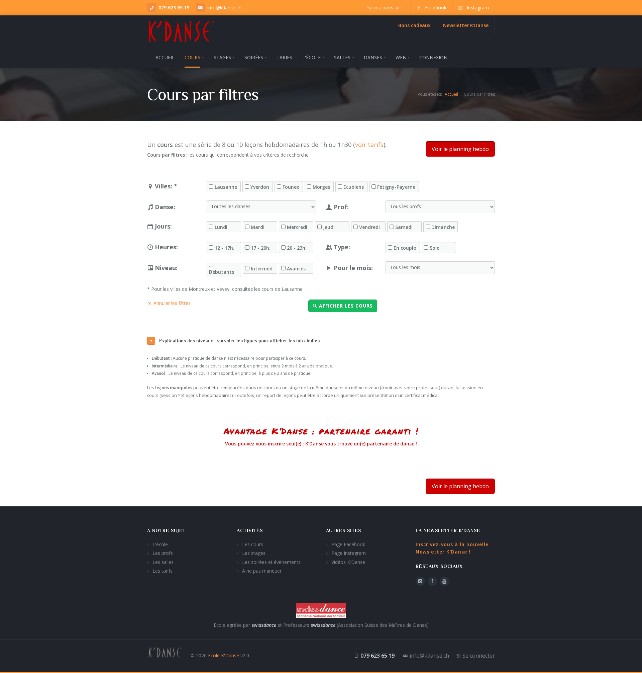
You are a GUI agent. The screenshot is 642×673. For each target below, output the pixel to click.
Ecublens (353, 187)
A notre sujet (166, 530)
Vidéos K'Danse (348, 562)
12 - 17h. (224, 248)
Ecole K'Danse (223, 655)
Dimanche (443, 227)
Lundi (221, 227)
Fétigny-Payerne (396, 187)
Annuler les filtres (172, 303)
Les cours (252, 544)
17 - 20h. (261, 248)
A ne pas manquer (262, 571)
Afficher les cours (346, 306)
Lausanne (226, 187)
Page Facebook (348, 544)
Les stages (253, 553)
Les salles (163, 562)
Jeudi (329, 227)
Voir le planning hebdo (460, 149)
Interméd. (262, 268)
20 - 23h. (297, 248)
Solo (435, 248)
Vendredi (369, 227)
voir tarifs (369, 145)
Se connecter (478, 655)
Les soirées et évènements (271, 562)
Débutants (221, 272)
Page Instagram (348, 553)
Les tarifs (162, 571)
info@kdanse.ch (224, 7)
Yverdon (259, 187)
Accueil (451, 94)
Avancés (296, 268)
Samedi (404, 227)
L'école (160, 544)
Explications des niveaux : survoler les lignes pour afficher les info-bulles (239, 340)
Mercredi (297, 227)
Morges (321, 187)
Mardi (257, 227)
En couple (405, 248)
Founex (291, 187)
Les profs (162, 553)
